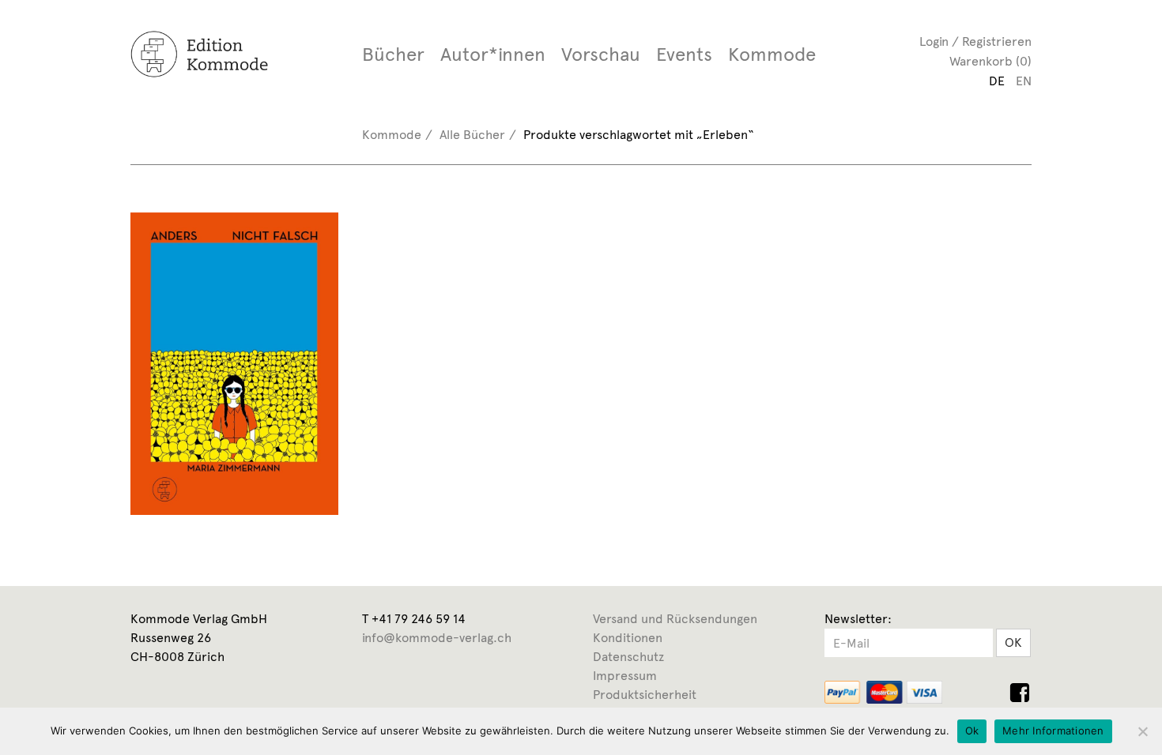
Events (684, 54)
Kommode (772, 54)
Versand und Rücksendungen (675, 618)
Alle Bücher (472, 134)
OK (1013, 642)
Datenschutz (628, 656)
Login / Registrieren (975, 41)
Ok (972, 730)
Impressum (625, 675)
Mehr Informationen (1053, 730)
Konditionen (627, 637)
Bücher (393, 54)
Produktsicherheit (644, 694)
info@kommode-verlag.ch (436, 637)
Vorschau (600, 54)
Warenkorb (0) (990, 61)
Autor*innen (492, 54)
